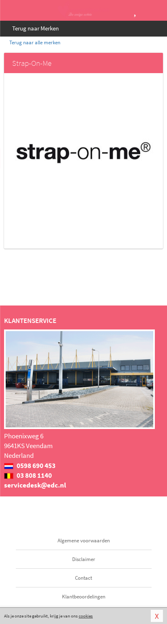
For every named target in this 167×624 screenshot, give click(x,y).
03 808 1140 (33, 475)
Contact (83, 577)
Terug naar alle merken (34, 42)
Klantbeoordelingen (83, 596)
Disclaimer (83, 559)
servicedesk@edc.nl (35, 485)
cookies (86, 616)
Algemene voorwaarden (84, 540)
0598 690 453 (35, 465)
